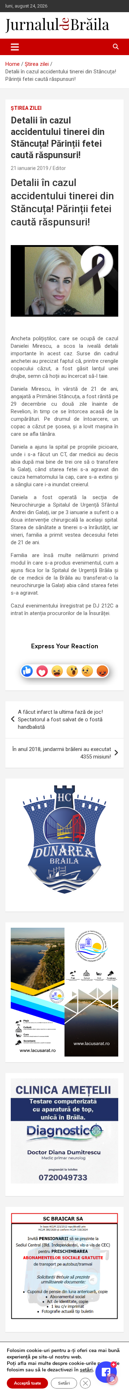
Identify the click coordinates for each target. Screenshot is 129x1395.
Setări (64, 1383)
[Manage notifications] (112, 1379)
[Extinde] (109, 1087)
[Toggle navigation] (14, 47)
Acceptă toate (27, 1383)
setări (86, 1370)
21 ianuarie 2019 (29, 168)
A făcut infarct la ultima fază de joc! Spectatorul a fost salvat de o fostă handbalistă (60, 719)
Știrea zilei (26, 108)
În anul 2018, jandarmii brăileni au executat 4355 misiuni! (61, 753)
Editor (59, 168)
